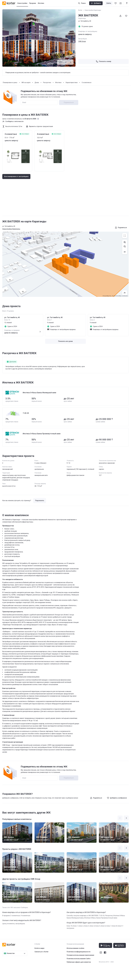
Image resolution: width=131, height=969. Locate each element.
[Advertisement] (65, 199)
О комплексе (86, 82)
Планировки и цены (10, 82)
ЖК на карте (25, 82)
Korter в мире (39, 948)
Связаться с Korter (41, 952)
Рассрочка (47, 82)
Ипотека (58, 82)
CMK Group (82, 41)
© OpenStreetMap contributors (120, 296)
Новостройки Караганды (93, 10)
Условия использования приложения (80, 955)
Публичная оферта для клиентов (79, 962)
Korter (80, 10)
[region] (65, 264)
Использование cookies (75, 948)
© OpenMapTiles (107, 296)
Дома (37, 82)
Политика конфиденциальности (78, 952)
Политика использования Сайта (78, 959)
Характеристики (71, 82)
